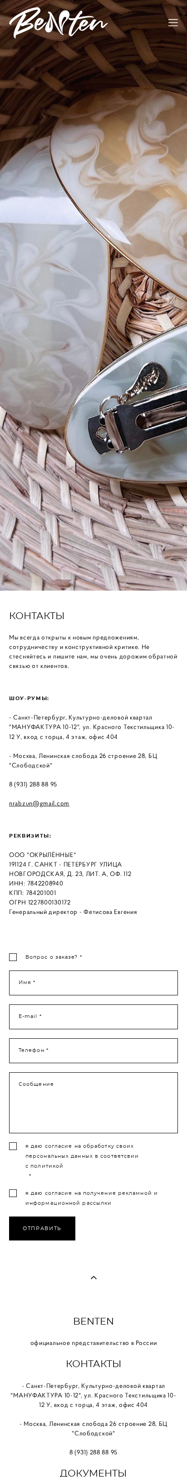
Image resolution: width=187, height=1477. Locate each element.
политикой (47, 1166)
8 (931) (19, 784)
